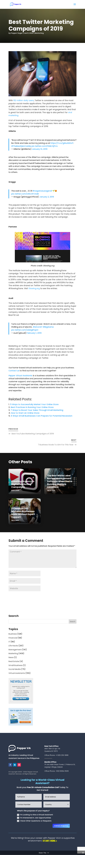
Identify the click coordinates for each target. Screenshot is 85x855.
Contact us (14, 370)
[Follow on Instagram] (19, 765)
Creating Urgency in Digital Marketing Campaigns (22, 484)
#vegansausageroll (42, 191)
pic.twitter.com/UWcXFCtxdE (25, 194)
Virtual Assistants (17, 673)
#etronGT (37, 327)
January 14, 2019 (39, 149)
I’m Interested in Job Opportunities (35, 817)
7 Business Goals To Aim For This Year (55, 444)
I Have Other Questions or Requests (35, 821)
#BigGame (48, 327)
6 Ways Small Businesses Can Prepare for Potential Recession (41, 415)
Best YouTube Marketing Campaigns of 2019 (33, 433)
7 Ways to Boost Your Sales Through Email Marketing (37, 410)
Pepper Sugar (17, 33)
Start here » (50, 840)
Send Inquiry (61, 825)
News (11, 657)
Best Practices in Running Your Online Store (32, 407)
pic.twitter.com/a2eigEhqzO (24, 330)
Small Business (16, 665)
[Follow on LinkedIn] (14, 765)
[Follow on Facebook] (10, 765)
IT (9, 641)
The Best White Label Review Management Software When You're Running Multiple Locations (59, 481)
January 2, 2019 (46, 196)
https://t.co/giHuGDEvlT (61, 143)
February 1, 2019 (34, 333)
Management (15, 649)
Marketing (39, 33)
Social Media (15, 669)
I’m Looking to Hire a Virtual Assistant (36, 814)
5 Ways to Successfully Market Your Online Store (34, 404)
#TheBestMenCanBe (21, 146)
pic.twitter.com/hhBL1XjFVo (45, 146)
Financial (13, 638)
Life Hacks (13, 645)
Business (13, 634)
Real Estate (14, 661)
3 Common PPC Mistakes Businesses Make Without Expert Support (23, 513)
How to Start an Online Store (25, 413)
